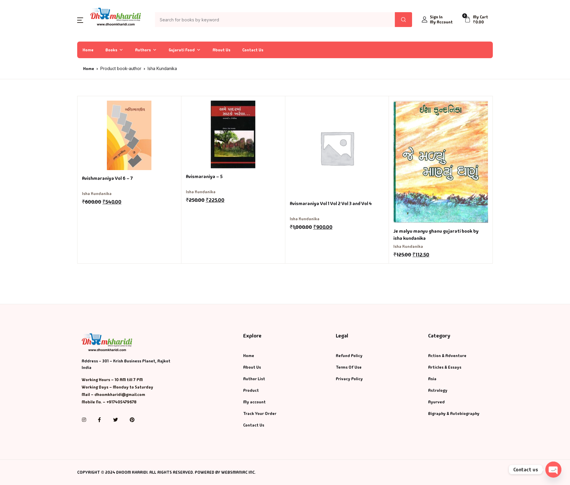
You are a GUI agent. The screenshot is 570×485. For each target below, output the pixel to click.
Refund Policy (349, 355)
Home (88, 50)
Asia (432, 378)
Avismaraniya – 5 (204, 176)
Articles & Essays (444, 367)
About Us (221, 50)
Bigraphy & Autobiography (453, 413)
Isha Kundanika (97, 193)
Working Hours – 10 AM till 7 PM (112, 379)
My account (254, 402)
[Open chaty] (553, 470)
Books (111, 50)
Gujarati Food (182, 50)
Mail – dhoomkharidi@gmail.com (113, 394)
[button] (80, 20)
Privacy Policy (349, 378)
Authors (143, 50)
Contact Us (252, 50)
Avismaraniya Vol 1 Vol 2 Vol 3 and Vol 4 (331, 203)
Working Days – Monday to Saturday (117, 387)
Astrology (437, 390)
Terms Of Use (349, 367)
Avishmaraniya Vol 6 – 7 (107, 178)
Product (251, 390)
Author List (254, 378)
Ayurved (436, 402)
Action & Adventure (447, 355)
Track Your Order (259, 413)
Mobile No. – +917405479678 (109, 402)
